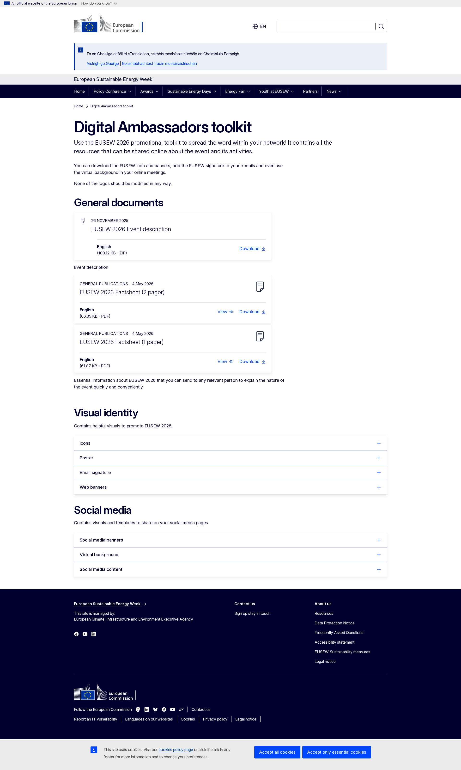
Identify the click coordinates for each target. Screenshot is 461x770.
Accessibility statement (334, 642)
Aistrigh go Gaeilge (102, 63)
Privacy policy (215, 719)
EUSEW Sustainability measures (342, 651)
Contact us (201, 709)
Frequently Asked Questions (339, 632)
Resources (324, 613)
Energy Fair (235, 91)
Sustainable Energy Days (189, 91)
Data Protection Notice (335, 623)
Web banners (93, 487)
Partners (310, 91)
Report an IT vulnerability (95, 719)
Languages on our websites (149, 719)
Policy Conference (110, 91)
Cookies (188, 719)
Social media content (101, 569)
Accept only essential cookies (336, 752)
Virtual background (99, 554)
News (332, 91)
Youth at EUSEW (274, 91)
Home (79, 91)
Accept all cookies (277, 752)
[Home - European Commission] (113, 24)
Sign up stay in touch (252, 613)
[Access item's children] (131, 91)
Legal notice (325, 661)
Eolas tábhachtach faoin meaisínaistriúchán (159, 63)
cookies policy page (175, 749)
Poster (86, 457)
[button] (225, 311)
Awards (146, 91)
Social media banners (101, 539)
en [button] (263, 26)
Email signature (95, 472)
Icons (85, 443)
